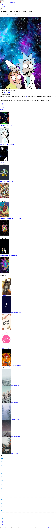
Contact (2, 4)
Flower (1, 484)
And (2, 104)
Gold (1, 491)
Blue (1, 466)
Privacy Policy (3, 5)
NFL (1, 503)
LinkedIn (10, 108)
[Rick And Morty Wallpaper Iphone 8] (4, 161)
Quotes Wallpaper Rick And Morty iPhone (8, 255)
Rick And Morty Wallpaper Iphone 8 (7, 162)
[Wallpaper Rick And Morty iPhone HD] (4, 272)
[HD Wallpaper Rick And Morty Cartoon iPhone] (4, 198)
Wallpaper (3, 107)
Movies (1, 499)
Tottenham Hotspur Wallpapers (6, 313)
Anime (1, 461)
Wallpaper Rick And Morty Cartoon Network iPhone (10, 236)
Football (2, 487)
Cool (1, 473)
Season (1, 511)
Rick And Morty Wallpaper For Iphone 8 (8, 125)
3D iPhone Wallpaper (12, 2)
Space (1, 514)
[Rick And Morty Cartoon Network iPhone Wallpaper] (4, 216)
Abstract (2, 458)
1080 (2, 103)
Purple (1, 507)
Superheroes (2, 517)
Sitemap (2, 7)
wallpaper (26, 96)
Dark (1, 476)
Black (1, 465)
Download (1, 109)
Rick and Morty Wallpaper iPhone (7, 181)
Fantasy (1, 481)
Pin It (11, 108)
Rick (2, 106)
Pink (1, 506)
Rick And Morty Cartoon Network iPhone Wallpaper (10, 218)
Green (1, 492)
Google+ (8, 108)
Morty (2, 105)
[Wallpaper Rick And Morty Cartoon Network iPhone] (4, 235)
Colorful (2, 472)
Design (1, 477)
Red (1, 510)
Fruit (1, 488)
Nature (1, 502)
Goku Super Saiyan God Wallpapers (6, 366)
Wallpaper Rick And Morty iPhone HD (7, 273)
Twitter (1, 108)
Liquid (1, 496)
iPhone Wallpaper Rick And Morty (7, 144)
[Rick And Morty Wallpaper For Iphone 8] (4, 124)
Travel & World (2, 518)
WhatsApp (5, 108)
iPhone (1, 495)
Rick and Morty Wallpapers (33, 14)
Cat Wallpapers (4, 295)
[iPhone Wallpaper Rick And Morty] (4, 142)
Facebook (3, 108)
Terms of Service (4, 6)
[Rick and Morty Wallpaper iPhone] (4, 179)
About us (3, 3)
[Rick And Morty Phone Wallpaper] (28, 53)
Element (2, 480)
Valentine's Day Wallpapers (5, 348)
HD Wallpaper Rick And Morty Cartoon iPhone (9, 199)
